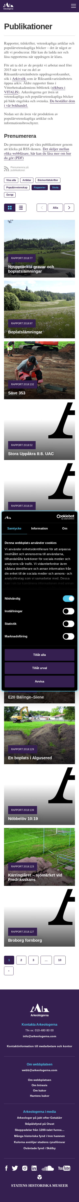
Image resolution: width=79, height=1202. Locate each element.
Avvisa (39, 681)
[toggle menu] (73, 5)
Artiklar (26, 180)
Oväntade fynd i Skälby (39, 1148)
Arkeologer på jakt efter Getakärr (39, 1117)
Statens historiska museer (39, 1186)
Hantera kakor (39, 1095)
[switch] (68, 611)
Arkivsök (19, 78)
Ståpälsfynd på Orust (39, 1123)
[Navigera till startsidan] (39, 1016)
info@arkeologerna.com (39, 1036)
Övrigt (9, 194)
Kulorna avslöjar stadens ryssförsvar (39, 1142)
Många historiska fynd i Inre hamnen (39, 1136)
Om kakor (39, 1090)
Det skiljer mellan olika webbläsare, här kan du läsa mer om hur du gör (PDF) (37, 153)
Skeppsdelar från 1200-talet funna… (39, 1129)
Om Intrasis (39, 1085)
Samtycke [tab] (14, 528)
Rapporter (40, 187)
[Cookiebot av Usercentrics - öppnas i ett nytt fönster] (56, 517)
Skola (55, 187)
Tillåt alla (39, 654)
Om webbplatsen (39, 1079)
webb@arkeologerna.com (39, 1070)
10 (59, 960)
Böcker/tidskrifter (48, 180)
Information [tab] (39, 528)
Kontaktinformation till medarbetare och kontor (39, 1046)
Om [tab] (64, 528)
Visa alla (11, 180)
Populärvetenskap (16, 187)
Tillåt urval (39, 668)
